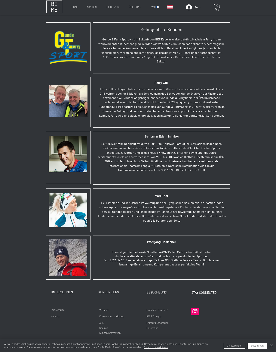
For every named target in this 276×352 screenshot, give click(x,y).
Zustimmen (257, 345)
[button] (217, 7)
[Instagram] (195, 311)
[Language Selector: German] (172, 7)
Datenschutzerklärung (156, 347)
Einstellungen (234, 345)
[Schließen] (271, 345)
